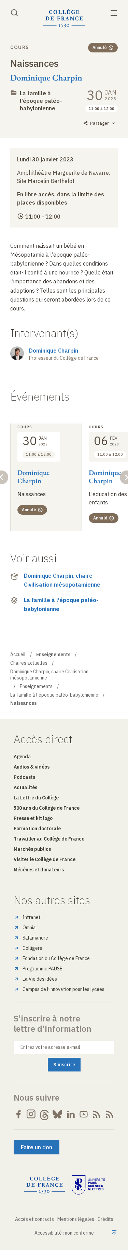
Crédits (105, 1219)
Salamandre (35, 938)
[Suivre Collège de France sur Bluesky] (57, 1114)
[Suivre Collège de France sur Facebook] (18, 1114)
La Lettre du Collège (36, 798)
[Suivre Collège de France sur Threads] (44, 1114)
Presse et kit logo (33, 818)
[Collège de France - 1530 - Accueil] (64, 18)
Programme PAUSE (42, 969)
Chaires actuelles (28, 663)
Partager (99, 123)
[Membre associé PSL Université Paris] (88, 1184)
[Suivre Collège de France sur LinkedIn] (70, 1114)
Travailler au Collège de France (49, 839)
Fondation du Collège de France (56, 958)
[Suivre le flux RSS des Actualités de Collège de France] (96, 1114)
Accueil (18, 654)
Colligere (32, 948)
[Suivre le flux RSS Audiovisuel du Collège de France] (109, 1114)
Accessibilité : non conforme (64, 1233)
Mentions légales (75, 1219)
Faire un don (36, 1147)
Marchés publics (32, 849)
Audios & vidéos (31, 767)
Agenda (22, 756)
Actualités (25, 787)
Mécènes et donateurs (39, 870)
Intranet (32, 917)
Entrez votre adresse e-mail (50, 1047)
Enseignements (36, 686)
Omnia (29, 927)
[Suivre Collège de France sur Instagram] (31, 1114)
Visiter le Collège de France (44, 859)
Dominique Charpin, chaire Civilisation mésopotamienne (62, 580)
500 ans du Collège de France (47, 808)
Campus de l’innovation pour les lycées (63, 989)
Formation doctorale (37, 828)
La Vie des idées (40, 979)
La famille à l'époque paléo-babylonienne (41, 101)
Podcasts (24, 777)
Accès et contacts (34, 1219)
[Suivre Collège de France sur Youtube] (83, 1114)
